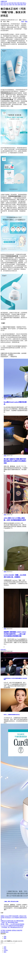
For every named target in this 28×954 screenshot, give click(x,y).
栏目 (5, 948)
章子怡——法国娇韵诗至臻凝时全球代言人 (12, 714)
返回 (7, 932)
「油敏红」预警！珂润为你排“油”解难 (11, 901)
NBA (7, 4)
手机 (13, 4)
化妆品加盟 (15, 916)
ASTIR (13, 917)
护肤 (18, 3)
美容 (12, 3)
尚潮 (24, 4)
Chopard (7, 916)
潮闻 (26, 21)
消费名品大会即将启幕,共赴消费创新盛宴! (12, 920)
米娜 (22, 21)
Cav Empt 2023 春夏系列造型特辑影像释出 (12, 925)
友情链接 (8, 930)
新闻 (19, 4)
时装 (21, 3)
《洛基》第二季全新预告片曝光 (9, 922)
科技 (16, 4)
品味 (5, 936)
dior (7, 3)
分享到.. (6, 950)
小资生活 (21, 916)
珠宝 (2, 4)
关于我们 (3, 930)
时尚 (4, 3)
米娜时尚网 (4, 1)
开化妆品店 (8, 917)
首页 (2, 3)
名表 (9, 3)
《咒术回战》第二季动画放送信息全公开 (12, 927)
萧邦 (10, 916)
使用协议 (14, 930)
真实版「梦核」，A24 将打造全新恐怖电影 (12, 924)
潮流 (21, 4)
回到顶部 (3, 932)
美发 (15, 3)
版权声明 (19, 930)
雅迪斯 (17, 917)
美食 (10, 4)
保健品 (2, 916)
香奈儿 (24, 3)
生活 (4, 4)
